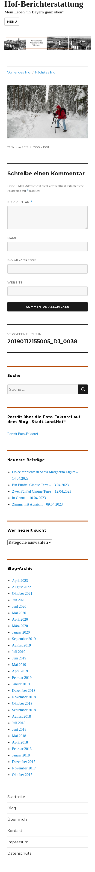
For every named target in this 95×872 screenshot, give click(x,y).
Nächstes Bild (45, 72)
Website (15, 282)
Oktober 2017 (22, 775)
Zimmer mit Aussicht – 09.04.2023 (37, 504)
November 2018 (24, 697)
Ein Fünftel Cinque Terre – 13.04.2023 (40, 485)
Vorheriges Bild (18, 72)
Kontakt (14, 831)
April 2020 (20, 619)
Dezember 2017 (23, 762)
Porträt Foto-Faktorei (22, 434)
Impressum (17, 842)
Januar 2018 (21, 755)
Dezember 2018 (23, 690)
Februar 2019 (22, 678)
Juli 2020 (18, 600)
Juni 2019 (19, 658)
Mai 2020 (19, 613)
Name (12, 238)
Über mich (17, 819)
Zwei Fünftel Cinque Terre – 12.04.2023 (41, 491)
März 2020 (20, 626)
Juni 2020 (19, 606)
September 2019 (24, 639)
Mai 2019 (19, 665)
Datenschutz (19, 853)
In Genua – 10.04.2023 (29, 498)
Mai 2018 (19, 736)
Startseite (16, 797)
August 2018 (21, 716)
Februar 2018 (22, 749)
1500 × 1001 (41, 147)
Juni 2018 (19, 729)
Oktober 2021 (22, 593)
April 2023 (20, 580)
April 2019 (20, 671)
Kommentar (20, 202)
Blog (11, 808)
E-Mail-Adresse (21, 260)
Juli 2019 (18, 652)
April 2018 (20, 742)
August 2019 (21, 645)
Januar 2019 (21, 684)
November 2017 (24, 768)
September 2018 (24, 710)
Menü (12, 21)
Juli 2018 (18, 723)
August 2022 (21, 587)
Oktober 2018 (22, 703)
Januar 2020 (21, 632)
